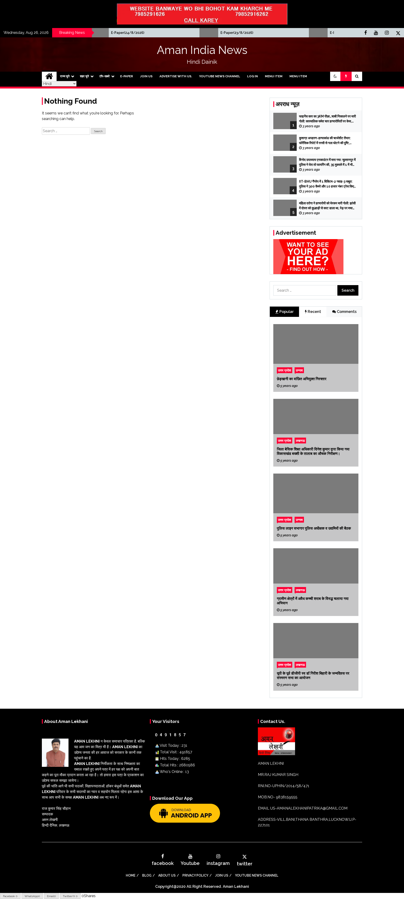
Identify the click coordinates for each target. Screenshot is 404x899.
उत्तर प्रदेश (284, 370)
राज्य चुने (64, 76)
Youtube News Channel (219, 76)
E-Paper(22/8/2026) (308, 33)
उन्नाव (299, 370)
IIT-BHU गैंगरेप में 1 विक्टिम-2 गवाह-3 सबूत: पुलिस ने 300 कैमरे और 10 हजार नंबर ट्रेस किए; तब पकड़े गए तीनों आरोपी (327, 184)
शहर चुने (84, 76)
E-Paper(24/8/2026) (90, 33)
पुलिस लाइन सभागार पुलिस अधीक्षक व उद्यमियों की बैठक (314, 528)
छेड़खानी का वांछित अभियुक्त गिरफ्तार (301, 379)
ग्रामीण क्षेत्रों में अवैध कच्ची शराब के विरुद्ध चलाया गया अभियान (313, 600)
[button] (335, 76)
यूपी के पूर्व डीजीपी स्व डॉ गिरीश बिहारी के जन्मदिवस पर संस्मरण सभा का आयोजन (313, 675)
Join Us (146, 76)
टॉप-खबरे (104, 76)
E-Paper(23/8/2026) (199, 33)
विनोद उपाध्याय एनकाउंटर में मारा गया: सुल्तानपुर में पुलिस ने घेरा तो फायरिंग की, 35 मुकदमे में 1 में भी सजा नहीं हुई (327, 162)
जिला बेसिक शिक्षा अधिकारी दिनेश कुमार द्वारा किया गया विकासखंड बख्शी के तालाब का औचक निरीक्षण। (313, 451)
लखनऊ (300, 440)
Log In (252, 76)
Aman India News (202, 50)
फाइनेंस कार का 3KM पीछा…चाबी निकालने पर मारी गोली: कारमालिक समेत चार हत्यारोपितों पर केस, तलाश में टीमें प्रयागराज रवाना (327, 119)
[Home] (49, 76)
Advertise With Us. (175, 76)
